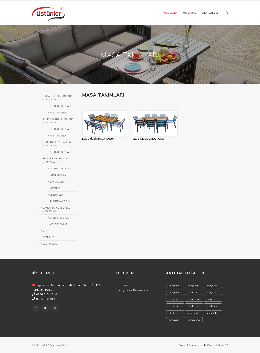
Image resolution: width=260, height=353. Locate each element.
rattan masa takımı (176, 306)
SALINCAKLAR (50, 243)
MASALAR (55, 188)
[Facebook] (36, 308)
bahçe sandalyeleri (195, 285)
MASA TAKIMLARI (59, 112)
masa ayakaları (176, 319)
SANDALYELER (57, 181)
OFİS (45, 230)
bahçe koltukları (176, 292)
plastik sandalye (195, 306)
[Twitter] (45, 308)
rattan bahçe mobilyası (195, 292)
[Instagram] (54, 308)
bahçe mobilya (214, 292)
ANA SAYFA (170, 13)
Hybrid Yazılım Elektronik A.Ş (215, 345)
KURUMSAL (189, 13)
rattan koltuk (175, 299)
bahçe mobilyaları (214, 285)
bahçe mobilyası (176, 285)
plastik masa (213, 306)
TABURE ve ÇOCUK (60, 201)
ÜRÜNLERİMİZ (210, 13)
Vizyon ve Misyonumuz (134, 290)
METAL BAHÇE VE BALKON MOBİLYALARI (57, 144)
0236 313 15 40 (46, 294)
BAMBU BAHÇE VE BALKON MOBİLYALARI (57, 209)
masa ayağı (194, 319)
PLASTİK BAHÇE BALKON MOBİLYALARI (56, 160)
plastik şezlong (176, 313)
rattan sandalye (195, 299)
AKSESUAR (49, 237)
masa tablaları (214, 313)
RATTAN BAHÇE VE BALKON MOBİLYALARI (58, 98)
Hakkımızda (127, 285)
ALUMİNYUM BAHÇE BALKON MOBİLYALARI (58, 121)
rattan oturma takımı (214, 299)
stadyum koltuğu (195, 313)
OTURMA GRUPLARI (60, 106)
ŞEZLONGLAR (57, 194)
